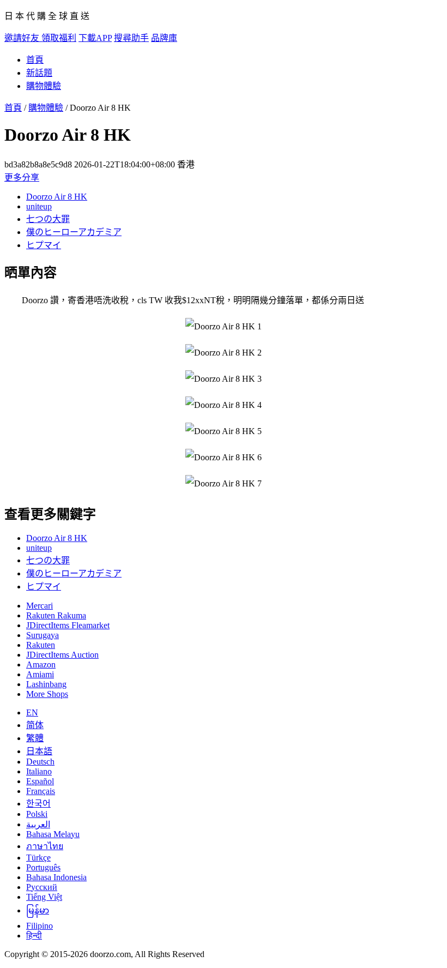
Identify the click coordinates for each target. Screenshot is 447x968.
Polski (36, 814)
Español (40, 781)
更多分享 (21, 177)
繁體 (35, 738)
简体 (35, 725)
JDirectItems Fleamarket (68, 625)
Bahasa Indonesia (56, 877)
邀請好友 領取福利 (40, 38)
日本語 (39, 751)
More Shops (47, 694)
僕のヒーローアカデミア (74, 232)
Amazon (41, 664)
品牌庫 (164, 38)
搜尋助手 (131, 38)
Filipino (39, 925)
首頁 (35, 59)
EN (32, 712)
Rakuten (40, 645)
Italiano (39, 771)
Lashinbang (46, 684)
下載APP (95, 38)
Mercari (39, 605)
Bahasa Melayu (53, 834)
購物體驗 (43, 86)
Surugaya (42, 635)
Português (43, 867)
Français (40, 791)
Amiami (40, 674)
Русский (41, 887)
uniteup (39, 206)
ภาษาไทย (44, 846)
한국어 (38, 803)
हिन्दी (34, 935)
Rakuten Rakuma (56, 615)
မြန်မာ (37, 910)
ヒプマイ (43, 245)
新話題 (39, 72)
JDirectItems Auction (62, 654)
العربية (38, 824)
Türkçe (38, 857)
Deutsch (40, 761)
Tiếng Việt (44, 896)
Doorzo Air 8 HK (56, 196)
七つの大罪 (48, 219)
